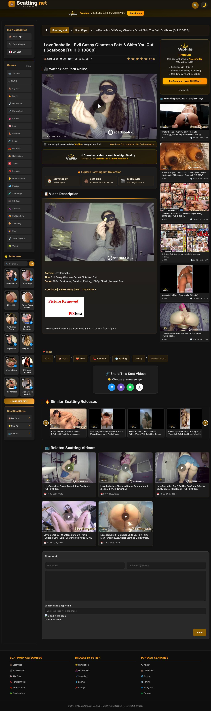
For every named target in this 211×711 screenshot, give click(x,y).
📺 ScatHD (13, 433)
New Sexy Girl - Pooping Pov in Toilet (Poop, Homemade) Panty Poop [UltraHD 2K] (106, 434)
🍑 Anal (80, 358)
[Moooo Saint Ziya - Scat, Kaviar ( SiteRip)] (184, 279)
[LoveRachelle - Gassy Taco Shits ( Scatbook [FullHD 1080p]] (69, 467)
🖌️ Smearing (81, 676)
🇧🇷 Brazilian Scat (17, 693)
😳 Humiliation (82, 665)
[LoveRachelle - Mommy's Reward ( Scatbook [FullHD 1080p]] (184, 317)
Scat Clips (81, 30)
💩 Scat (63, 358)
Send (200, 632)
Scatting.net (59, 30)
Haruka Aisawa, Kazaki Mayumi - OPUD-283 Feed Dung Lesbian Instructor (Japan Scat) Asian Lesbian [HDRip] (67, 435)
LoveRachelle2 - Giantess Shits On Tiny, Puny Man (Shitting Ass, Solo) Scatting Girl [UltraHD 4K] (124, 536)
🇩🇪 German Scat (17, 687)
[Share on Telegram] (111, 387)
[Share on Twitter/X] (139, 387)
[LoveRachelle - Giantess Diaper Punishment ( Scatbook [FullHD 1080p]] (126, 467)
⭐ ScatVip (13, 426)
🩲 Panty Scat (147, 687)
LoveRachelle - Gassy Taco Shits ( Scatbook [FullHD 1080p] (67, 487)
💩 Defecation (147, 670)
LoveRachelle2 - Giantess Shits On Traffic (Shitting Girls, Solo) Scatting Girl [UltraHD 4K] (68, 536)
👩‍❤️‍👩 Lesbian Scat (82, 670)
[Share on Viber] (121, 387)
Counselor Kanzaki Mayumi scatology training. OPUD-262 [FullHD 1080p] (182, 214)
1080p (138, 358)
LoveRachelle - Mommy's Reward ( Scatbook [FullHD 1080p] (182, 334)
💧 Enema (80, 682)
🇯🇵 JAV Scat (15, 676)
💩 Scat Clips (16, 665)
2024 (47, 358)
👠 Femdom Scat (17, 682)
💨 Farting (121, 358)
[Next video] (205, 423)
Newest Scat (158, 358)
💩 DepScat (13, 418)
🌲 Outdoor (146, 693)
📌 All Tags (80, 687)
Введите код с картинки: (58, 605)
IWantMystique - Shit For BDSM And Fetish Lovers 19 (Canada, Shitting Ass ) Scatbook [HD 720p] (184, 173)
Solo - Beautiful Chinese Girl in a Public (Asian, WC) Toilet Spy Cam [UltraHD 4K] (144, 434)
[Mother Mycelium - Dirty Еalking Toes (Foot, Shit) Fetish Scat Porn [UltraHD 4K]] (185, 419)
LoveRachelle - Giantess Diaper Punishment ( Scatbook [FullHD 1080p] (124, 487)
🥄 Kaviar (145, 665)
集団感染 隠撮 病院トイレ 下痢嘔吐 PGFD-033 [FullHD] (181, 255)
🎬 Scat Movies (17, 670)
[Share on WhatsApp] (130, 387)
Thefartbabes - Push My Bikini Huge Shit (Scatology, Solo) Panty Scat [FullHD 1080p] (181, 133)
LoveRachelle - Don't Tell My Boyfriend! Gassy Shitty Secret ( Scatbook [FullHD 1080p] (181, 487)
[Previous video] (46, 423)
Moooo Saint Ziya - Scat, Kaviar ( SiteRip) (180, 295)
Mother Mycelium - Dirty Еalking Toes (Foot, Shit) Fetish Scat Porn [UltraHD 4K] (184, 434)
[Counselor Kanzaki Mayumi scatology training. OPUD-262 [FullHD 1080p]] (184, 197)
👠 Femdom (100, 358)
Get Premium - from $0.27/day (185, 81)
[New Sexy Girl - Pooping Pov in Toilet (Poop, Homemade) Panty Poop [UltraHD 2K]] (107, 419)
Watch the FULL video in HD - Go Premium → (132, 144)
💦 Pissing (145, 676)
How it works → (185, 90)
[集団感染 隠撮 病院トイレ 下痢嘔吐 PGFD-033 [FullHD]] (184, 238)
